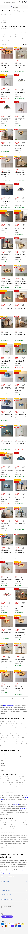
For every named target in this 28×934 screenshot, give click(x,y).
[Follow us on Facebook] (2, 914)
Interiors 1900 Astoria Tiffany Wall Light (5, 228)
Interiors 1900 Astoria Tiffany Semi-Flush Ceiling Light (5, 201)
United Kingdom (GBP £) (6, 906)
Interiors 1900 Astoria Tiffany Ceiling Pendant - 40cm (20, 120)
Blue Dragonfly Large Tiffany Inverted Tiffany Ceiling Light (20, 389)
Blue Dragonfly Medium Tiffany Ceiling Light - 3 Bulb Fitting (6, 443)
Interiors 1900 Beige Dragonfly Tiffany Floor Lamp (20, 334)
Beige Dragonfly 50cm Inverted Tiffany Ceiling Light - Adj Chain (20, 256)
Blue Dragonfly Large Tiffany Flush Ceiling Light (6, 388)
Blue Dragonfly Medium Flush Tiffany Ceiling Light (6, 415)
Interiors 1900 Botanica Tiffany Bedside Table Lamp (20, 607)
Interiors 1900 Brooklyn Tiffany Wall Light (6, 687)
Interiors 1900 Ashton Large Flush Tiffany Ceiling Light (5, 65)
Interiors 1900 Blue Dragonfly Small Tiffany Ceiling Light (6, 498)
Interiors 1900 (8, 14)
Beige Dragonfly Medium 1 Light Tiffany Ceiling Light (7, 308)
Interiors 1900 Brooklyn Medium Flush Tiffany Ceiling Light (20, 634)
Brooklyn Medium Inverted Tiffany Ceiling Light (6, 661)
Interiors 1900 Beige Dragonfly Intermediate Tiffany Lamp (6, 256)
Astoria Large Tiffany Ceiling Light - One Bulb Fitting (6, 92)
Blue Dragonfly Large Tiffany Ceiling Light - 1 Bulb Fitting (20, 361)
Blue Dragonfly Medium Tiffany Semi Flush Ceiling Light (6, 470)
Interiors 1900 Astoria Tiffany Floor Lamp (5, 146)
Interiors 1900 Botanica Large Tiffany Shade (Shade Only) (6, 607)
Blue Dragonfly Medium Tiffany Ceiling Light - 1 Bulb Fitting (20, 443)
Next (24, 698)
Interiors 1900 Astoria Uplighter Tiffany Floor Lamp (20, 229)
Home (2, 14)
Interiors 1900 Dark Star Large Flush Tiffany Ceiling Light (20, 688)
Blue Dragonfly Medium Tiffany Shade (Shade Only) (20, 470)
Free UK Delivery (15, 6)
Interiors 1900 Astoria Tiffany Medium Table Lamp (20, 174)
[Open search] (19, 2)
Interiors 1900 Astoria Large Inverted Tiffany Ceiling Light (20, 65)
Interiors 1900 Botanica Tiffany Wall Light (6, 633)
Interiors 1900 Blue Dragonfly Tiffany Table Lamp (6, 552)
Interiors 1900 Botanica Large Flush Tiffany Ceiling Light (20, 579)
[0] (25, 2)
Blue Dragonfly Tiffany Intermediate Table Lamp (20, 524)
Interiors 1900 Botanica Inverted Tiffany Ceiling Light (6, 579)
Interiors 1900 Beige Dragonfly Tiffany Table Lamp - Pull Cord (6, 334)
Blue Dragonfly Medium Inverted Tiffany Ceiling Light (20, 416)
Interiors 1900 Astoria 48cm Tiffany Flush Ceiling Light (5, 174)
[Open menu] (2, 2)
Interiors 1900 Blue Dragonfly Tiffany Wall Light (20, 552)
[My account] (22, 2)
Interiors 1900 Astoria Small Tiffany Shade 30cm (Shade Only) (6, 120)
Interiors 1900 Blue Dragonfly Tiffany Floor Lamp (6, 525)
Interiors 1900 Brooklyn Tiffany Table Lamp (20, 660)
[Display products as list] (26, 44)
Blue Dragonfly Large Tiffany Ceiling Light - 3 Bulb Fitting (6, 361)
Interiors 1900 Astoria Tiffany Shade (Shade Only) (19, 201)
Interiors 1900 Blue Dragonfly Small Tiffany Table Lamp (20, 498)
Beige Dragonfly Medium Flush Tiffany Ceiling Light (20, 282)
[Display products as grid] (23, 44)
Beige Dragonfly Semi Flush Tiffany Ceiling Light (20, 308)
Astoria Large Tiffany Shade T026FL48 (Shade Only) (20, 92)
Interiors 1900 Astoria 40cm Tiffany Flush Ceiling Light (19, 147)
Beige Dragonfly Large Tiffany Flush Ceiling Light (6, 282)
